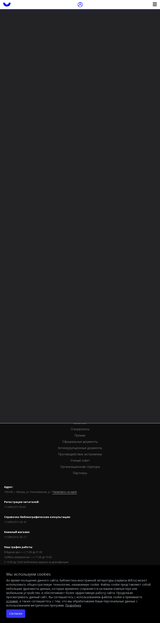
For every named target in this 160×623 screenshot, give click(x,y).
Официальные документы (80, 442)
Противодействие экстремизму (80, 454)
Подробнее (73, 605)
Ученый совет (80, 460)
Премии (80, 435)
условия (12, 601)
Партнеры (80, 473)
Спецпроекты (80, 429)
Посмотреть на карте (64, 492)
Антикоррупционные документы (80, 448)
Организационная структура (80, 467)
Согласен (15, 613)
